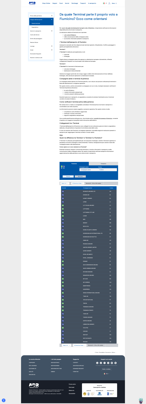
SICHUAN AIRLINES (87, 271)
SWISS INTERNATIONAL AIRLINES (91, 292)
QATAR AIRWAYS (87, 250)
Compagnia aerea (83, 167)
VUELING (85, 331)
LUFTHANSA (86, 209)
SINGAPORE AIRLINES (88, 275)
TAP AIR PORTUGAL (88, 299)
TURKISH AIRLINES (87, 317)
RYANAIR (85, 261)
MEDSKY (85, 223)
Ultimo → (114, 352)
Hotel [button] (31, 50)
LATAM (84, 202)
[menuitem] (32, 362)
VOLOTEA (85, 327)
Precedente (102, 352)
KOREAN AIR (86, 195)
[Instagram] (108, 363)
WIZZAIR (85, 341)
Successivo (108, 352)
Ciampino (103, 163)
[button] (105, 3)
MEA (84, 219)
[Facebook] (101, 363)
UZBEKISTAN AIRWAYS (88, 324)
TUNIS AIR (85, 313)
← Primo (96, 352)
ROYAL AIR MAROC (88, 254)
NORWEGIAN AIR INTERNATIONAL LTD (92, 233)
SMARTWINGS (86, 285)
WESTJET (85, 334)
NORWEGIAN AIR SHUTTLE (90, 237)
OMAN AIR (85, 240)
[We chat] (115, 363)
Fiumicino (74, 163)
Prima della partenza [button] (36, 15)
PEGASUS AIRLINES (88, 243)
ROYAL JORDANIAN (88, 257)
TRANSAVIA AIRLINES (88, 306)
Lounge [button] (32, 46)
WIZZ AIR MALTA (87, 338)
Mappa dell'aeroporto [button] (36, 19)
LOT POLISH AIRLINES (88, 205)
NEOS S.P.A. (86, 226)
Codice (100, 167)
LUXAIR (85, 216)
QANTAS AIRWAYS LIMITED (89, 247)
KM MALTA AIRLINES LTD (89, 191)
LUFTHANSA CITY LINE (88, 212)
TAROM (85, 303)
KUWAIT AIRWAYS (87, 198)
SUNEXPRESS (86, 289)
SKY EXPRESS (86, 282)
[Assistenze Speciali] (109, 3)
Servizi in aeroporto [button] (35, 31)
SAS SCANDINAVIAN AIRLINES (90, 264)
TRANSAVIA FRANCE (88, 310)
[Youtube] (112, 363)
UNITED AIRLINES (87, 320)
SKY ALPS (85, 278)
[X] (104, 363)
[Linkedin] (97, 363)
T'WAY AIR (85, 296)
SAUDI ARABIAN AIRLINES (89, 268)
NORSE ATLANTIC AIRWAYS (90, 230)
